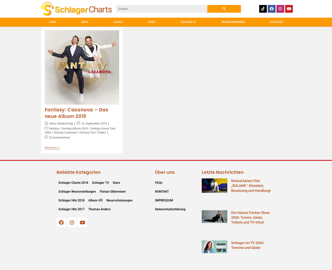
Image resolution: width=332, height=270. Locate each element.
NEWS (84, 22)
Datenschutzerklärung (170, 209)
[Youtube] (289, 9)
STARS (151, 22)
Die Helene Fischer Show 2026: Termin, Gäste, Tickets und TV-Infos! (250, 217)
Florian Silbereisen (113, 191)
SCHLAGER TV (188, 22)
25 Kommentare (59, 137)
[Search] (224, 9)
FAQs (158, 183)
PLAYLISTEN (276, 22)
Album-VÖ (95, 200)
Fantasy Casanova (65, 132)
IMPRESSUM (164, 200)
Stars (116, 183)
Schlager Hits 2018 (71, 200)
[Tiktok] (263, 9)
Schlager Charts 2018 (73, 183)
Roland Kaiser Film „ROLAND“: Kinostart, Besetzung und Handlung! (251, 185)
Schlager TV (100, 183)
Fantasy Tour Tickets (93, 132)
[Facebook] (272, 9)
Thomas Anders (99, 209)
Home (52, 22)
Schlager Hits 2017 (71, 209)
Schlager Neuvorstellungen (77, 191)
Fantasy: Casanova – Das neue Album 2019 (76, 113)
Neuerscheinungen (119, 200)
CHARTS (118, 22)
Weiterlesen (52, 147)
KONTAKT (162, 191)
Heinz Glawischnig (61, 123)
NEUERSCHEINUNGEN (233, 22)
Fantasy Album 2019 (75, 128)
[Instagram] (280, 9)
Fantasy (54, 128)
